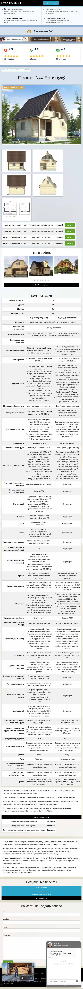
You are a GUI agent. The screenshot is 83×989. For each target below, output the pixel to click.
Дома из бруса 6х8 (41, 887)
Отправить (8, 962)
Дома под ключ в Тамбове (45, 31)
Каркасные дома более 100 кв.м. (41, 894)
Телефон (6, 919)
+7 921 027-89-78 (11, 3)
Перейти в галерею (41, 285)
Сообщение (7, 935)
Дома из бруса (42, 898)
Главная (5, 70)
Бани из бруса (16, 70)
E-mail (5, 927)
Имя (4, 911)
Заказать (70, 225)
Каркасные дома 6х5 (42, 891)
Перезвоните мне (51, 3)
